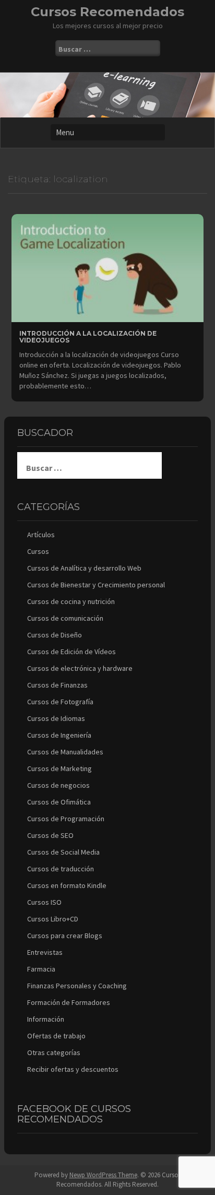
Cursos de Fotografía (60, 701)
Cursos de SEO (50, 835)
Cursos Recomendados (107, 11)
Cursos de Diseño (54, 635)
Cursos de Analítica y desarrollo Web (84, 568)
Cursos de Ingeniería (59, 735)
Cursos (38, 551)
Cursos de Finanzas (57, 685)
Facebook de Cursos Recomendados (74, 1114)
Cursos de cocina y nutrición (71, 601)
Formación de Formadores (68, 1002)
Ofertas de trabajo (56, 1035)
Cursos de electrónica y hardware (80, 668)
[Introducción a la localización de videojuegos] (107, 267)
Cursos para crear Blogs (64, 935)
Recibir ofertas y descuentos (72, 1069)
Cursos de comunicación (65, 618)
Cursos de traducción (60, 868)
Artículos (41, 534)
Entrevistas (45, 952)
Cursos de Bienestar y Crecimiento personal (96, 584)
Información (45, 1019)
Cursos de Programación (65, 818)
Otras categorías (53, 1052)
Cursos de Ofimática (59, 802)
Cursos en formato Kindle (66, 885)
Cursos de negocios (58, 785)
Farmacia (41, 969)
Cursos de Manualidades (65, 751)
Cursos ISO (44, 902)
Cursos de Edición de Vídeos (71, 651)
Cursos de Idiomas (56, 718)
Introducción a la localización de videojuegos (88, 336)
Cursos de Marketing (59, 768)
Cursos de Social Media (63, 852)
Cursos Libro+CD (52, 919)
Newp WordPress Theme (103, 1174)
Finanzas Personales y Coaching (77, 985)
